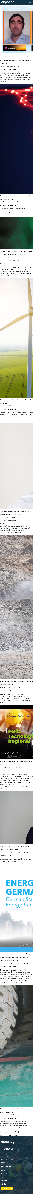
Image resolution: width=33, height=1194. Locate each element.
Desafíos (4, 1162)
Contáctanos (7, 1188)
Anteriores (3, 1135)
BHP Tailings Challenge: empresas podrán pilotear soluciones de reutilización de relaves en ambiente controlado (15, 60)
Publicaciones (6, 1173)
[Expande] (7, 2)
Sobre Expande (6, 1156)
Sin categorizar (11, 69)
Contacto (4, 1176)
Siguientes (16, 1135)
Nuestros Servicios (8, 1159)
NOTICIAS (4, 1170)
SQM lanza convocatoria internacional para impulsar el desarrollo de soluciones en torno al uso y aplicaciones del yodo (16, 255)
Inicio (3, 1153)
